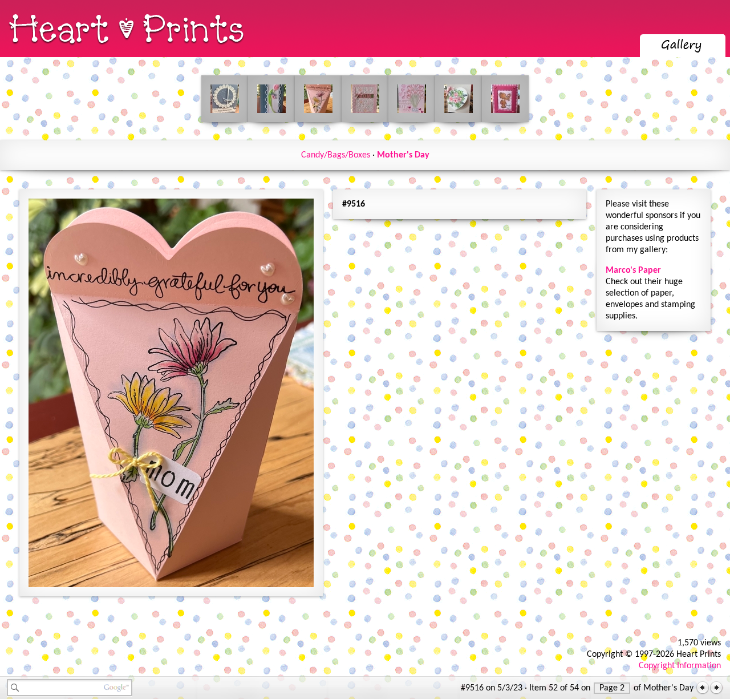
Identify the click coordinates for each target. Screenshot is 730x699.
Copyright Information (680, 665)
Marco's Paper (633, 270)
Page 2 (611, 688)
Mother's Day (403, 155)
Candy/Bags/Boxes (335, 155)
